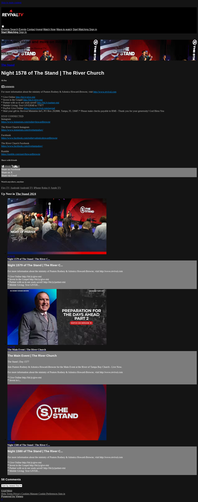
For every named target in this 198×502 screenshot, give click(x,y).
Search (14, 29)
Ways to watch (64, 29)
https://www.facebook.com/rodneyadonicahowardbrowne (29, 138)
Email (17, 166)
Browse (5, 29)
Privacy (17, 493)
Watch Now (49, 29)
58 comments (7, 86)
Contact (31, 29)
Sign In (23, 32)
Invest (39, 29)
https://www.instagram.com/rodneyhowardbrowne (25, 122)
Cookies (25, 493)
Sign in (93, 29)
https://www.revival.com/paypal (39, 108)
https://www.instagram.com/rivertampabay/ (22, 130)
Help (4, 493)
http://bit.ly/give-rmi (25, 97)
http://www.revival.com (104, 91)
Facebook (6, 166)
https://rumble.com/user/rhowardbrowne (20, 154)
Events (22, 29)
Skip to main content (11, 2)
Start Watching (81, 29)
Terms (10, 493)
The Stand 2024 (26, 193)
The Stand (8, 65)
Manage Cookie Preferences (44, 493)
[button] (3, 26)
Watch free (6, 53)
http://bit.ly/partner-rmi (48, 102)
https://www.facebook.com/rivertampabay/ (22, 146)
